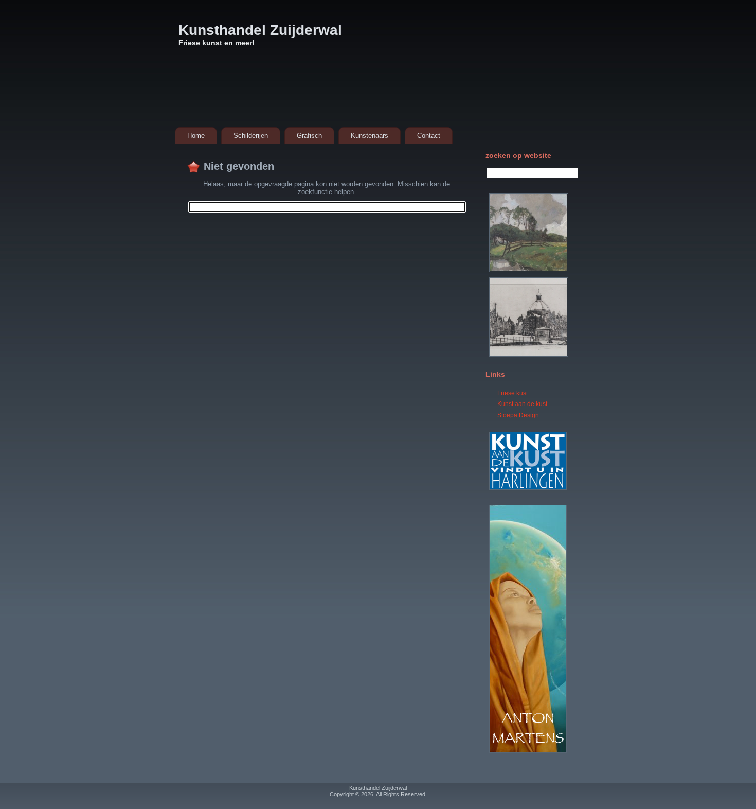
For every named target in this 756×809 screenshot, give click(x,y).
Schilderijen (250, 135)
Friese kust (512, 393)
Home (196, 135)
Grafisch (309, 135)
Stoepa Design (518, 415)
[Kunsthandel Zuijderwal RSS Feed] (313, 793)
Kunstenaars (369, 135)
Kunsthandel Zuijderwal (260, 30)
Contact (428, 135)
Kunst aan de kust (522, 404)
